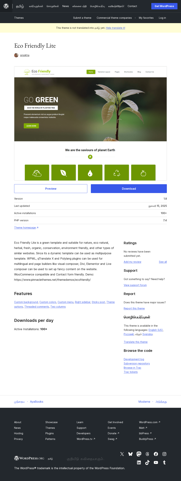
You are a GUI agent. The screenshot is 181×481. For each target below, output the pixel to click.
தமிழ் (50, 458)
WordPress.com (149, 422)
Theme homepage (25, 227)
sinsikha (24, 55)
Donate (113, 433)
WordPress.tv (86, 438)
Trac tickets (131, 371)
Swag (112, 438)
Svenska (147, 334)
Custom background (26, 301)
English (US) (156, 329)
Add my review (132, 261)
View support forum (135, 285)
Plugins (49, 433)
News (17, 427)
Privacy (18, 438)
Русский (129, 334)
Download (129, 188)
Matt (143, 427)
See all (163, 261)
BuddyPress (147, 438)
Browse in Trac (132, 367)
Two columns (58, 306)
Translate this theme (136, 341)
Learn (80, 422)
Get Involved (115, 422)
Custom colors (47, 301)
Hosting (18, 433)
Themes (19, 17)
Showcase (51, 422)
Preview (50, 188)
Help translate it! (115, 27)
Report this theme (134, 308)
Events (112, 427)
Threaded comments (36, 306)
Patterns (50, 438)
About (17, 422)
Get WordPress (164, 6)
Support (81, 427)
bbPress (145, 433)
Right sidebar (82, 301)
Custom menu (66, 301)
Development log (134, 359)
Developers (83, 433)
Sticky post (98, 301)
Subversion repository (137, 363)
